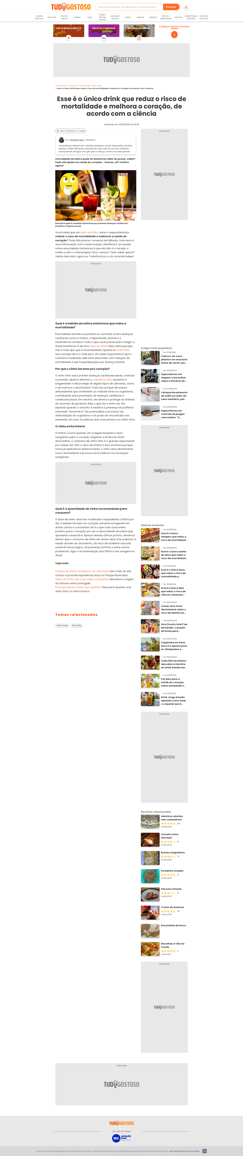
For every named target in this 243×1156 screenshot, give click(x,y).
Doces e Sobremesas (166, 17)
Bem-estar (97, 85)
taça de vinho (98, 346)
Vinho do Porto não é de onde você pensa (81, 579)
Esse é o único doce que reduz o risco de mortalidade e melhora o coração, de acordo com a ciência (173, 573)
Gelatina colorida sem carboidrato (172, 818)
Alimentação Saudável (191, 17)
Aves (90, 17)
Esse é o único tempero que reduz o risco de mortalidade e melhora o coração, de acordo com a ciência (174, 537)
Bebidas (153, 17)
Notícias (52, 17)
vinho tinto (123, 350)
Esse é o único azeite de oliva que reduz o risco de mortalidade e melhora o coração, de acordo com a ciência (174, 555)
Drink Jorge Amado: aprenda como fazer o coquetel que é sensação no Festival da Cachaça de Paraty (174, 701)
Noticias (72, 85)
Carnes (77, 17)
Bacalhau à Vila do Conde (172, 945)
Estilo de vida (84, 85)
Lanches (179, 17)
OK (204, 1151)
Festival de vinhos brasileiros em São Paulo (82, 571)
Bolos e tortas (64, 17)
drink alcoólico (89, 232)
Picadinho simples (172, 870)
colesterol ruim (102, 379)
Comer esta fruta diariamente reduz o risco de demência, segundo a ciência (173, 609)
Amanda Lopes (77, 140)
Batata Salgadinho (173, 852)
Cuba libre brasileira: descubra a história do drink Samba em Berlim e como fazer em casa (174, 664)
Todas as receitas (203, 17)
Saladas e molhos (115, 17)
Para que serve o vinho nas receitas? (78, 587)
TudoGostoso (61, 85)
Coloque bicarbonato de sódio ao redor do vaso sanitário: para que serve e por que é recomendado (174, 396)
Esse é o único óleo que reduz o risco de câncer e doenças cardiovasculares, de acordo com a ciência (174, 591)
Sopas (128, 17)
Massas (140, 17)
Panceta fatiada (171, 889)
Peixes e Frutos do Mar (102, 17)
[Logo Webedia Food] (121, 1138)
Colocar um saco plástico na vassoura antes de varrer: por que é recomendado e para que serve (174, 360)
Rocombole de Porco (173, 925)
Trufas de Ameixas (172, 907)
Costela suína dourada (169, 836)
